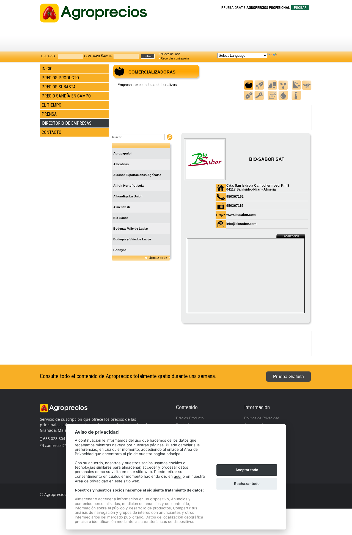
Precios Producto (190, 418)
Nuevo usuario (170, 54)
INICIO (47, 68)
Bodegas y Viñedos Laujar (132, 239)
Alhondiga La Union (127, 196)
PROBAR (300, 8)
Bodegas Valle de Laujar (130, 228)
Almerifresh (121, 207)
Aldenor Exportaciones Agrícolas (137, 174)
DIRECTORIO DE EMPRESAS (67, 123)
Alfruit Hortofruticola (128, 185)
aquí (178, 476)
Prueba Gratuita (288, 376)
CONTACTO (51, 132)
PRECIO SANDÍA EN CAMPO (66, 96)
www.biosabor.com (241, 215)
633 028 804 (53, 438)
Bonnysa (119, 250)
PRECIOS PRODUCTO (60, 77)
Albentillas (121, 164)
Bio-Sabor (120, 217)
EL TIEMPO (51, 105)
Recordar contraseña (175, 58)
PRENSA (49, 114)
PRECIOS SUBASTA (59, 86)
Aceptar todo (246, 470)
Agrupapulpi (122, 153)
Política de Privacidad (261, 418)
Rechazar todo (247, 483)
